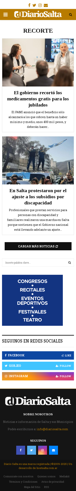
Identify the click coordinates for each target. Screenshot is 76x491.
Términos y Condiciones (23, 481)
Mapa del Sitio (32, 487)
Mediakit (64, 476)
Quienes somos (46, 476)
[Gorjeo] (31, 450)
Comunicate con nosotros (18, 476)
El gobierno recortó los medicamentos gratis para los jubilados (38, 99)
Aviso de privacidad (52, 481)
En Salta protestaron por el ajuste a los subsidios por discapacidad (38, 196)
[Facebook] (20, 450)
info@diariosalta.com (52, 429)
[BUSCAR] (69, 262)
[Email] (53, 450)
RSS (46, 487)
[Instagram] (42, 450)
